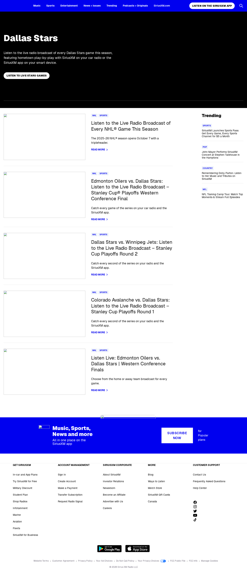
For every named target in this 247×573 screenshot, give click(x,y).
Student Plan (20, 494)
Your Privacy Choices (149, 560)
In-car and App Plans (25, 474)
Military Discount (22, 488)
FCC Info (193, 560)
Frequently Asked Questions (209, 481)
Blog (150, 474)
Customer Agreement (63, 560)
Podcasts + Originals (135, 5)
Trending (112, 5)
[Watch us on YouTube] (196, 515)
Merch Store (155, 488)
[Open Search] (241, 6)
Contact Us (199, 474)
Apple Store (137, 548)
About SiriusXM (111, 474)
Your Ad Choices (104, 560)
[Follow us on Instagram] (196, 507)
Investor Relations (113, 481)
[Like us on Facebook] (196, 502)
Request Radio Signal (70, 501)
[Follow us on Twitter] (196, 511)
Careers (107, 508)
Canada (152, 501)
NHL (94, 115)
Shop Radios (20, 501)
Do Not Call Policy (125, 560)
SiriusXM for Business (25, 535)
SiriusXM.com (162, 5)
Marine (17, 514)
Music (37, 5)
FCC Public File (178, 560)
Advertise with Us (113, 501)
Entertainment (69, 5)
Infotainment (20, 508)
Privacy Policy (85, 560)
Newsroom (109, 488)
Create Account (67, 481)
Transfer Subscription (70, 494)
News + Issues (92, 5)
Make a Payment (67, 488)
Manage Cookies (209, 560)
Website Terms (41, 560)
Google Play (109, 548)
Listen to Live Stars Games (27, 75)
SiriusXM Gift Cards (159, 494)
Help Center (200, 488)
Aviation (17, 521)
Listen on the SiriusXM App (212, 5)
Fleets (16, 528)
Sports (50, 5)
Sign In (62, 474)
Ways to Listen (156, 481)
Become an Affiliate (114, 494)
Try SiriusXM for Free (25, 481)
